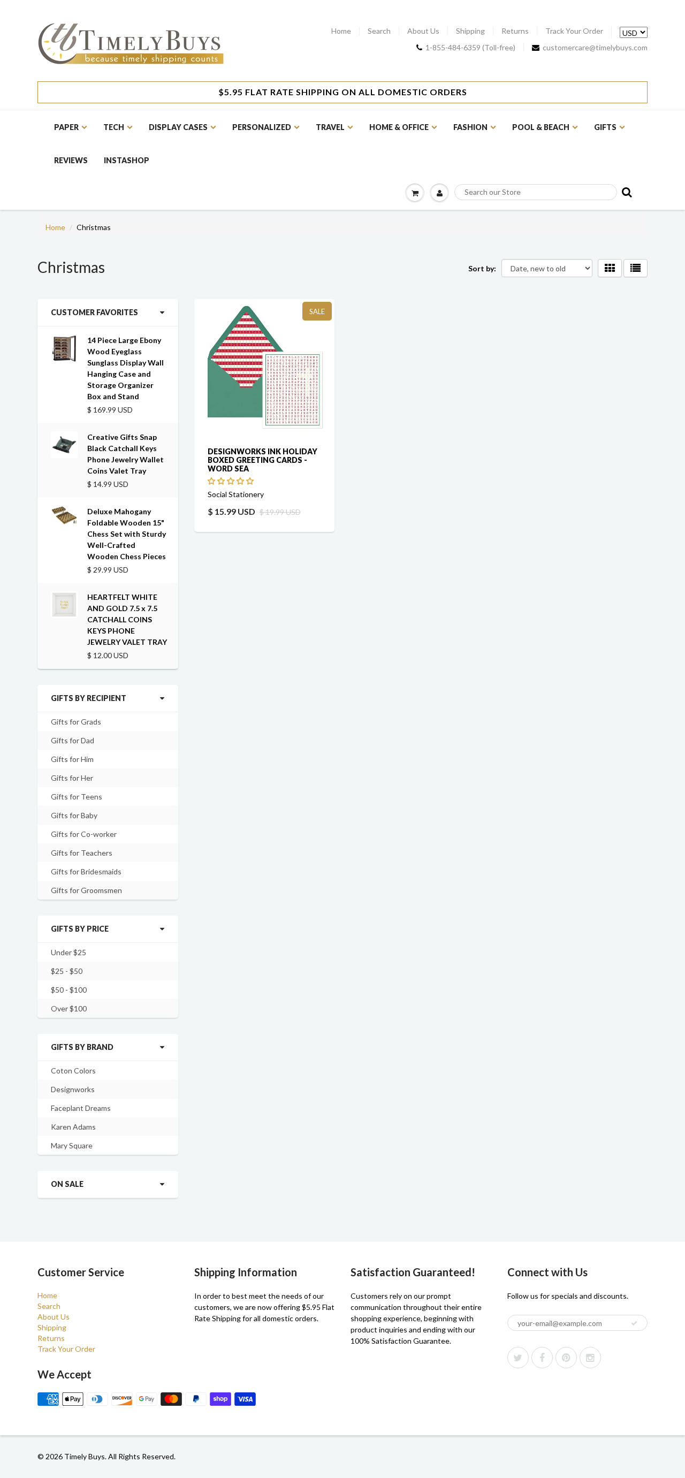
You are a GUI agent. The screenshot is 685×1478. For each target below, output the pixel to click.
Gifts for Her (72, 777)
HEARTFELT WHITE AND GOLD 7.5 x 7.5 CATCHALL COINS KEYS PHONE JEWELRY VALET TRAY (127, 619)
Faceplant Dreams (81, 1108)
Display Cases (178, 127)
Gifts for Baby (74, 815)
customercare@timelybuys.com (595, 47)
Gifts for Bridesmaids (86, 871)
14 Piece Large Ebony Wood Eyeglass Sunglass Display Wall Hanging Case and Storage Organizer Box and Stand (125, 368)
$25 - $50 (66, 971)
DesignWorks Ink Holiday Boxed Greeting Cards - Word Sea (262, 460)
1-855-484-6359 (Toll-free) (470, 47)
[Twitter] (518, 1357)
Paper (66, 127)
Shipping (470, 31)
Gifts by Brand (82, 1047)
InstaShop (126, 160)
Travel (330, 127)
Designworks (73, 1089)
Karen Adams (73, 1126)
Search (379, 31)
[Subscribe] (634, 1323)
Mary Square (72, 1145)
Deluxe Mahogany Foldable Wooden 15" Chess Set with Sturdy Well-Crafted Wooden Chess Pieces (126, 534)
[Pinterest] (566, 1357)
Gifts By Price (80, 928)
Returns (515, 31)
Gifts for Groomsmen (86, 890)
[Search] (626, 191)
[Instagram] (590, 1357)
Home (341, 31)
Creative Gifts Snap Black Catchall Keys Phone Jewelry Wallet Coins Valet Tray (125, 453)
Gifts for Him (72, 759)
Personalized (261, 127)
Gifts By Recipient (88, 698)
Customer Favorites (94, 312)
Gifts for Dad (72, 740)
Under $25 (68, 952)
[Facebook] (542, 1357)
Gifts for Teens (76, 796)
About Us (423, 31)
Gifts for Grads (76, 721)
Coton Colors (73, 1070)
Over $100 (69, 1008)
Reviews (71, 160)
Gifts (605, 127)
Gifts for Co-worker (84, 834)
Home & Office (399, 127)
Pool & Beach (540, 127)
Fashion (470, 127)
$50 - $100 (69, 989)
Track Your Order (574, 31)
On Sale (67, 1184)
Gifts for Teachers (81, 852)
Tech (113, 127)
